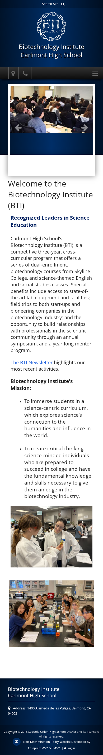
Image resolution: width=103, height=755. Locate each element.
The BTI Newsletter (32, 362)
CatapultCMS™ (38, 748)
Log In (71, 748)
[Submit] (63, 4)
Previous (18, 127)
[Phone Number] (25, 73)
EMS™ (56, 748)
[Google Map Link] (12, 73)
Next (85, 127)
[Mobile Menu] (95, 73)
